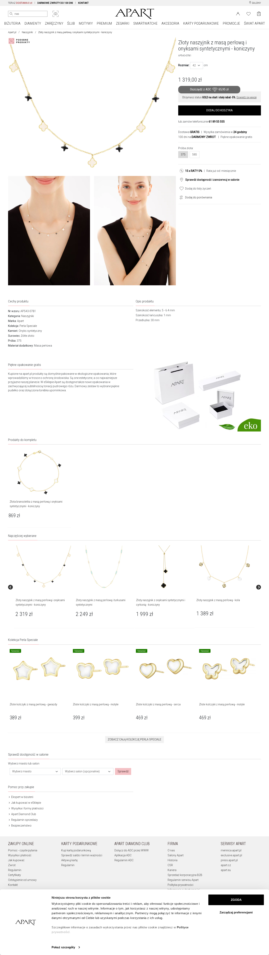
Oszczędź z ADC (209, 89)
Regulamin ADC (124, 860)
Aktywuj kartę (69, 860)
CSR (170, 865)
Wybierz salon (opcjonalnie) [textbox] (82, 771)
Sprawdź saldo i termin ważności (81, 855)
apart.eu (226, 870)
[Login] (238, 13)
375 (183, 154)
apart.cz (226, 865)
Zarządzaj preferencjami (236, 912)
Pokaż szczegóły (63, 947)
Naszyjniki (27, 32)
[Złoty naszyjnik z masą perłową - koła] (224, 567)
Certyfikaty (14, 875)
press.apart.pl (229, 860)
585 (194, 154)
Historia (172, 860)
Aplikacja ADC (123, 855)
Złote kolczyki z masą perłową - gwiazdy (33, 704)
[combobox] (196, 65)
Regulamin (14, 870)
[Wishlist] (248, 13)
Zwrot (12, 865)
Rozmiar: (183, 65)
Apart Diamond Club (23, 814)
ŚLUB (71, 23)
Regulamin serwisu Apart (183, 880)
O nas (171, 850)
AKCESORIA (170, 23)
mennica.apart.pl (231, 850)
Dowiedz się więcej (247, 97)
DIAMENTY (32, 23)
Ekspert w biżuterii (22, 797)
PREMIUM (104, 23)
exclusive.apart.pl (231, 855)
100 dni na (197, 137)
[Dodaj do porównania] (180, 197)
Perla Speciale (28, 325)
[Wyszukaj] (11, 13)
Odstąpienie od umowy (22, 880)
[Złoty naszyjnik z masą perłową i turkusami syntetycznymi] (104, 567)
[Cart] (259, 13)
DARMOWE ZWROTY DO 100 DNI (55, 3)
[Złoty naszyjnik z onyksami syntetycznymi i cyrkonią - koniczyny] (164, 567)
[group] (44, 587)
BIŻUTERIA (12, 23)
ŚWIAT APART (254, 23)
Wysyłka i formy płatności (27, 808)
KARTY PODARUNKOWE (201, 23)
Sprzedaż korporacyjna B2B (185, 875)
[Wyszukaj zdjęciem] (55, 14)
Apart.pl (12, 32)
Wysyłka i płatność (19, 855)
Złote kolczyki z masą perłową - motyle (96, 704)
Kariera (172, 870)
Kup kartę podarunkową (76, 850)
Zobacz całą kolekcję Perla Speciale (134, 739)
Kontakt (13, 884)
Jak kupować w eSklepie (26, 802)
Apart (20, 321)
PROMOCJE (231, 23)
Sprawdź (123, 771)
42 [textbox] (194, 65)
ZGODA (236, 899)
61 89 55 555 (217, 121)
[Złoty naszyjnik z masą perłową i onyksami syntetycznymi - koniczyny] (44, 567)
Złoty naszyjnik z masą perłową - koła (218, 600)
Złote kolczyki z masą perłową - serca (158, 704)
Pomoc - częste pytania (22, 850)
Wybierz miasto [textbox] (22, 771)
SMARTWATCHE (145, 23)
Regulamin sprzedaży (24, 819)
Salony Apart (176, 855)
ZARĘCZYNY (54, 23)
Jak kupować (16, 860)
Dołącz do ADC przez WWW (131, 850)
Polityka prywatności (180, 884)
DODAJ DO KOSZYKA (219, 110)
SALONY (256, 3)
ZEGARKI (122, 23)
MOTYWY (86, 23)
